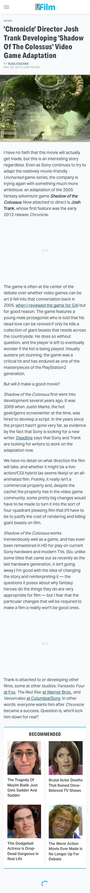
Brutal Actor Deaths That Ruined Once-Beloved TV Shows (66, 785)
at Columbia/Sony (43, 698)
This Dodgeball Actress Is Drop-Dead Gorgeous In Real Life (23, 851)
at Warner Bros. (57, 692)
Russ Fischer (18, 63)
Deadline (24, 437)
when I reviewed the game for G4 (46, 305)
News (8, 20)
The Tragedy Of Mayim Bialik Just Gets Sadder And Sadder (22, 787)
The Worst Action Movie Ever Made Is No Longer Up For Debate (65, 851)
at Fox (9, 692)
